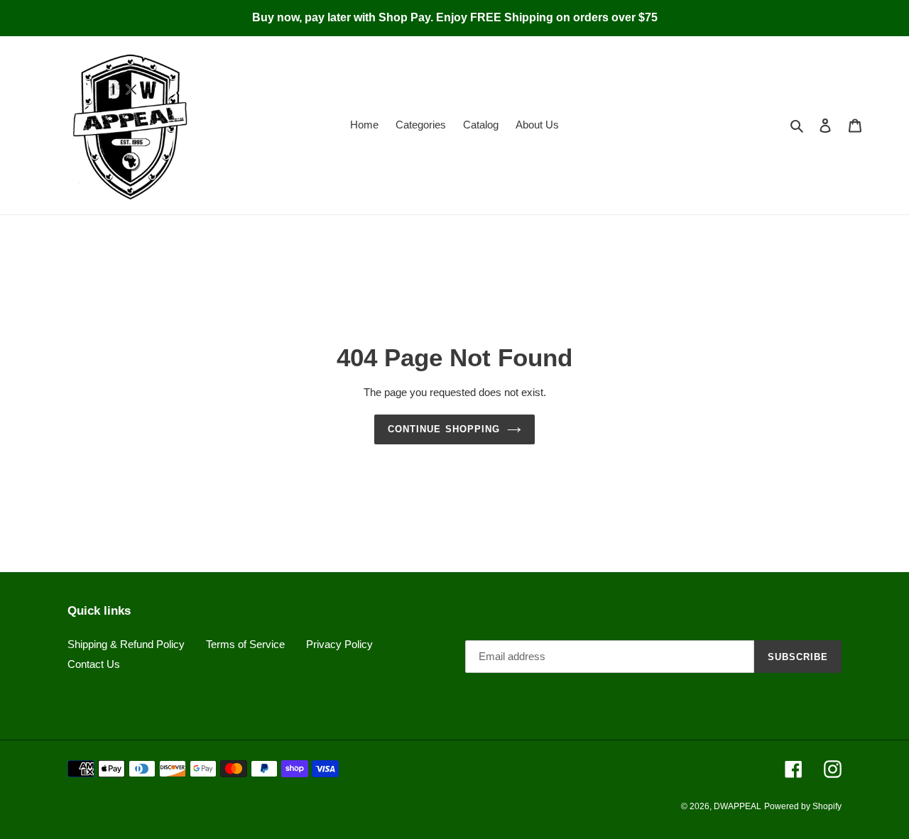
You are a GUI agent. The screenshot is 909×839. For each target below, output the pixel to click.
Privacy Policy (339, 644)
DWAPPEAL (737, 806)
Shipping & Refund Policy (126, 644)
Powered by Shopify (803, 806)
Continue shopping (444, 429)
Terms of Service (245, 644)
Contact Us (93, 664)
